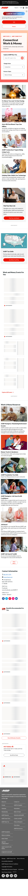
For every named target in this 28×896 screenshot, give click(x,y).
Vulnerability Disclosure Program (9, 869)
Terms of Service (20, 858)
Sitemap (3, 858)
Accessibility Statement (7, 861)
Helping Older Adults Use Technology (14, 175)
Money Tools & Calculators (9, 452)
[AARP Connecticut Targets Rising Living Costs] (14, 141)
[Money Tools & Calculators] (14, 442)
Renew (14, 26)
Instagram (13, 598)
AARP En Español (18, 805)
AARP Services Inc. (18, 828)
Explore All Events (7, 392)
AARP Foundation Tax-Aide (9, 475)
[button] (26, 7)
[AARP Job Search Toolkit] (14, 544)
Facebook (3, 598)
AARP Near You (5, 821)
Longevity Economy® (7, 851)
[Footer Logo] (14, 791)
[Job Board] (14, 514)
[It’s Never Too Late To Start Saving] (14, 92)
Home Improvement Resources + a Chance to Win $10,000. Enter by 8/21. (10, 2)
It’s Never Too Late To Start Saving (13, 101)
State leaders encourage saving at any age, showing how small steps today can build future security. (13, 104)
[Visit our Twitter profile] (7, 875)
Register (16, 7)
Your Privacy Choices (6, 872)
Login (21, 7)
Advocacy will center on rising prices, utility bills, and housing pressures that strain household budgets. (13, 155)
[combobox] (14, 58)
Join (14, 22)
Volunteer (4, 808)
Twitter (6, 598)
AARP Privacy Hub (11, 858)
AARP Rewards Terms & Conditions (10, 864)
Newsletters (17, 808)
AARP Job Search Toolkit (9, 554)
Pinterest (9, 598)
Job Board (4, 524)
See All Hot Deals (14, 755)
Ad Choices (21, 869)
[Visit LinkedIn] (15, 875)
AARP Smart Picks (6, 818)
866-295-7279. (7, 574)
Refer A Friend (17, 811)
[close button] (26, 11)
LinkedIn (16, 598)
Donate (3, 805)
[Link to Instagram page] (11, 875)
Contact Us (16, 801)
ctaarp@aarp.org (7, 577)
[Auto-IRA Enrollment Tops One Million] (14, 115)
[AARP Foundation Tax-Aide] (14, 465)
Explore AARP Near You (10, 54)
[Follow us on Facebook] (3, 875)
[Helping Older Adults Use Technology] (14, 166)
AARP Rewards (5, 815)
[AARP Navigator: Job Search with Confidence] (14, 486)
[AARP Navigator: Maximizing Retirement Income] (14, 414)
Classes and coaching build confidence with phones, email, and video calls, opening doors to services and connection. (13, 179)
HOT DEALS (8, 746)
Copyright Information (7, 866)
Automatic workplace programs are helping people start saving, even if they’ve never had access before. (14, 130)
